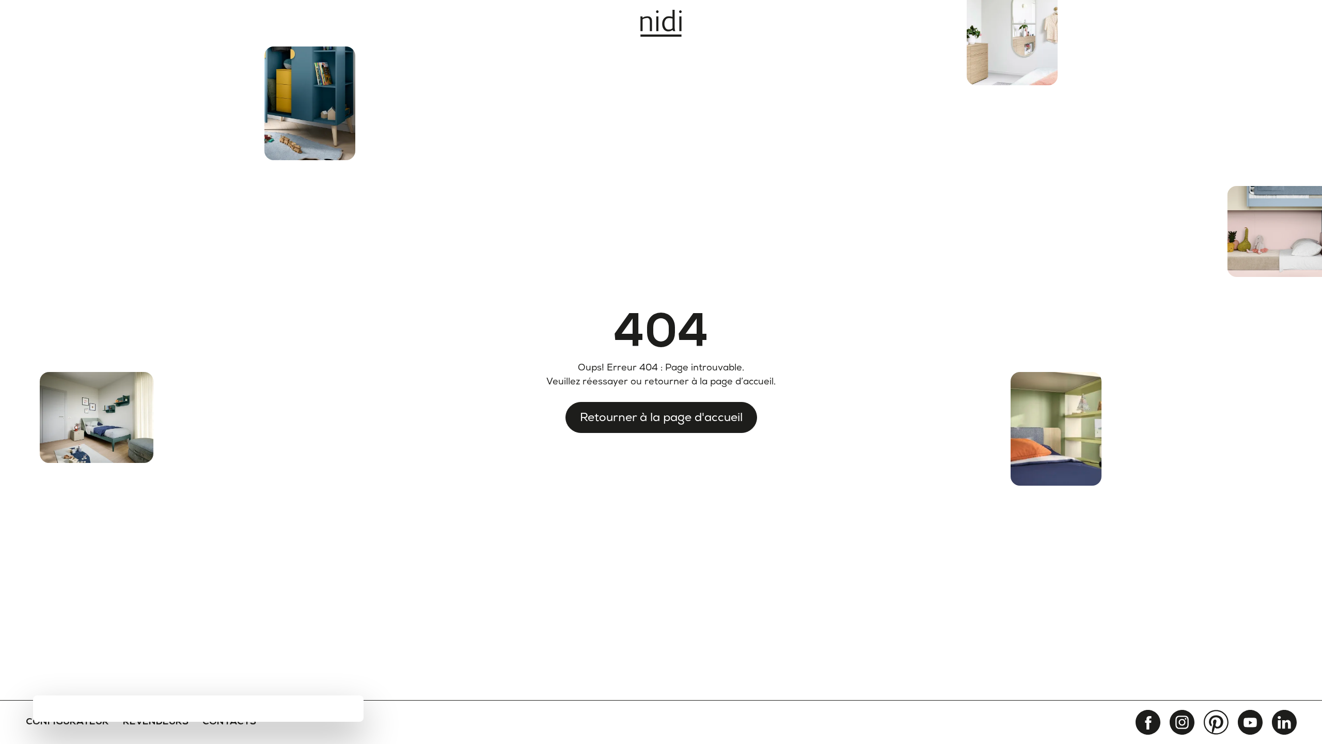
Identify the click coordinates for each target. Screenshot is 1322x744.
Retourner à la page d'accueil (661, 417)
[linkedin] (1284, 722)
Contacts (229, 722)
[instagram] (1182, 722)
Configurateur (67, 722)
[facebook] (1148, 722)
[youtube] (1250, 722)
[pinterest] (1216, 722)
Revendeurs (155, 722)
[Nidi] (661, 23)
